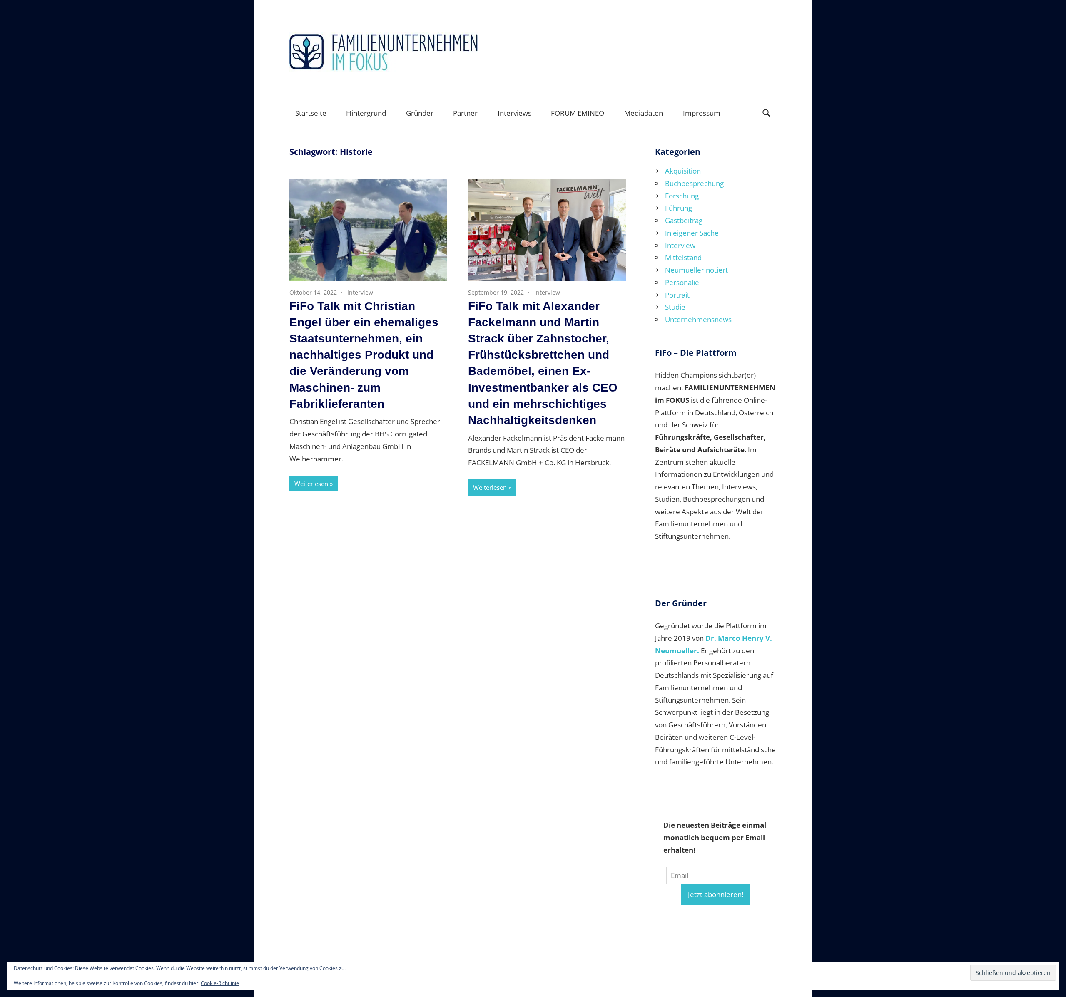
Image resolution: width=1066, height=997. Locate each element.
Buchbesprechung (694, 183)
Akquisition (683, 171)
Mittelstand (683, 257)
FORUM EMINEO (577, 113)
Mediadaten (643, 113)
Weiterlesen (311, 483)
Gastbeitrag (683, 220)
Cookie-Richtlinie (220, 983)
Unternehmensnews (698, 319)
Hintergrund (366, 113)
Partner (465, 113)
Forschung (682, 196)
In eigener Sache (692, 233)
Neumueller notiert (696, 270)
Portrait (677, 295)
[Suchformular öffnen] (767, 112)
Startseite (310, 113)
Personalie (682, 282)
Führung (678, 208)
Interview (360, 292)
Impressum (701, 113)
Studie (675, 307)
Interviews (514, 113)
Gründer (419, 113)
